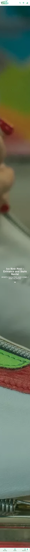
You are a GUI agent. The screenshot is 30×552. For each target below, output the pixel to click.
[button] (23, 3)
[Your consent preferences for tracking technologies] (27, 549)
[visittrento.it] (4, 3)
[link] (20, 3)
